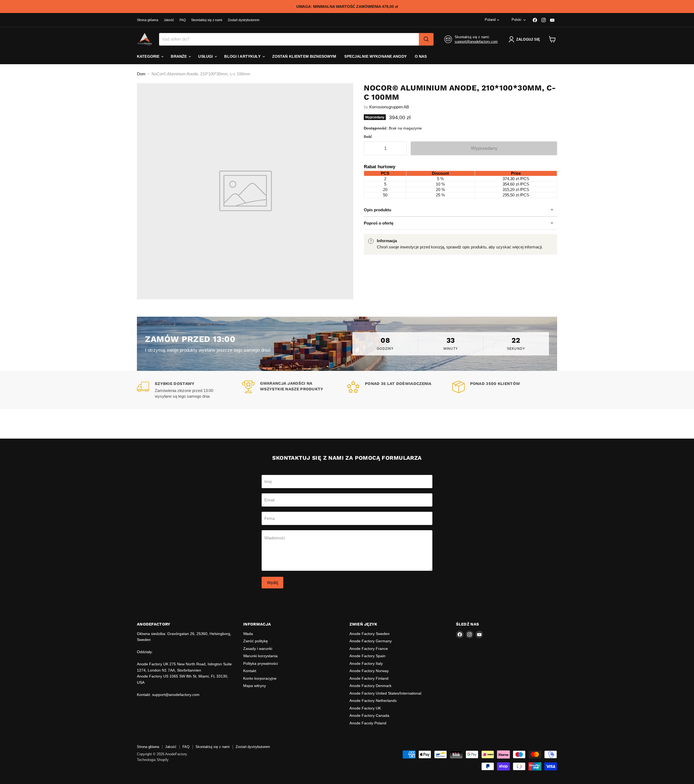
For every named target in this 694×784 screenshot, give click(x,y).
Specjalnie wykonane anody (375, 56)
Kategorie (148, 56)
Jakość (169, 20)
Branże (179, 56)
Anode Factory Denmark (370, 685)
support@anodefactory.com (476, 42)
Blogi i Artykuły (243, 56)
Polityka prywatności (260, 663)
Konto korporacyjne (260, 678)
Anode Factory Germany (370, 641)
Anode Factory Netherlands (373, 700)
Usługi (206, 56)
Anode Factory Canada (369, 715)
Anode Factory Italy (366, 663)
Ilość (368, 137)
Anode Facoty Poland (367, 723)
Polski (516, 20)
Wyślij (272, 582)
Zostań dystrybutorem (243, 20)
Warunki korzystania (260, 656)
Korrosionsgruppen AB (389, 107)
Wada (248, 633)
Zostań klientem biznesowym (304, 56)
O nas (421, 56)
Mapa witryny (254, 685)
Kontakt (249, 671)
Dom (141, 74)
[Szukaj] (426, 39)
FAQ (182, 20)
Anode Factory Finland (368, 678)
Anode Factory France (368, 648)
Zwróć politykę (255, 641)
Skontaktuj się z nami (206, 20)
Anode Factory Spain (367, 656)
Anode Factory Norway (369, 671)
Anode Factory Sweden (369, 633)
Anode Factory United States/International (385, 693)
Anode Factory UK (365, 708)
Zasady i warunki (257, 648)
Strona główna (147, 20)
